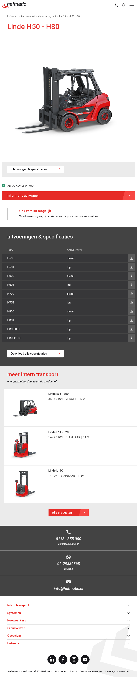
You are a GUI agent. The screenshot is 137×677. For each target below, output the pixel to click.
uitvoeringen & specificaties (29, 169)
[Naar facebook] (63, 659)
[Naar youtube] (85, 659)
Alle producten (62, 512)
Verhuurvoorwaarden (91, 671)
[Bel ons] (116, 5)
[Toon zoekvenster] (124, 5)
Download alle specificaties (29, 353)
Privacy (73, 671)
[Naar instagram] (74, 659)
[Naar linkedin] (51, 659)
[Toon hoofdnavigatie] (132, 5)
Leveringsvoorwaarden (117, 671)
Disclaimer (60, 671)
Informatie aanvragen (23, 195)
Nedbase (27, 671)
